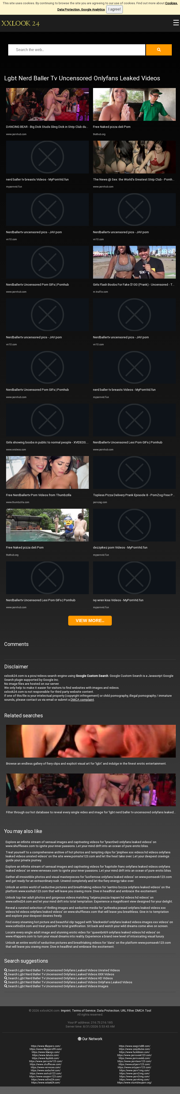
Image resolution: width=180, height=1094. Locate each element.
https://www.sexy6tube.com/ (134, 1049)
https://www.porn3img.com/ (134, 1076)
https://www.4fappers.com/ (45, 1046)
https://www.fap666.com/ (45, 1058)
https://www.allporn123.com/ (134, 1064)
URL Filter (127, 1011)
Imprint (66, 1011)
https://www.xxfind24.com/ (45, 1079)
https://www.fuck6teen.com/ (134, 1052)
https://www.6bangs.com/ (46, 1052)
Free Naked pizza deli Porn (25, 547)
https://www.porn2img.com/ (134, 1073)
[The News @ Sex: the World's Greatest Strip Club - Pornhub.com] (134, 172)
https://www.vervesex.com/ (46, 1067)
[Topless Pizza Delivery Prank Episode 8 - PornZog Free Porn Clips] (134, 488)
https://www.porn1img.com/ (134, 1070)
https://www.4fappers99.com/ (46, 1049)
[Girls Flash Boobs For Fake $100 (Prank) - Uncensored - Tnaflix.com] (134, 278)
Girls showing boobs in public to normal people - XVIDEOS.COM (49, 442)
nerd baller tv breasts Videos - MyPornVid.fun (37, 179)
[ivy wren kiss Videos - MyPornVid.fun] (134, 593)
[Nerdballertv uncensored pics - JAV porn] (47, 225)
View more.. (90, 620)
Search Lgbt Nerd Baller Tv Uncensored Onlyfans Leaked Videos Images (57, 986)
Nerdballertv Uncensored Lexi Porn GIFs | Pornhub (40, 600)
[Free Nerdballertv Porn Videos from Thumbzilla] (47, 488)
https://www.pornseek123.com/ (134, 1055)
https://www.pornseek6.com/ (134, 1058)
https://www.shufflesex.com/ (45, 1064)
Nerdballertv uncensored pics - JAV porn (34, 232)
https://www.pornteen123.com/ (134, 1061)
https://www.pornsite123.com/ (45, 1061)
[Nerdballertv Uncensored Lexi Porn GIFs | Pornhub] (47, 593)
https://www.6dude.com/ (45, 1055)
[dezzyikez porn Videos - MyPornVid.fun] (134, 540)
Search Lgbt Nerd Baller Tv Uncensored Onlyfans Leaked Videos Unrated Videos (63, 970)
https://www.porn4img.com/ (134, 1079)
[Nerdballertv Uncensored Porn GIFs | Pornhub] (47, 278)
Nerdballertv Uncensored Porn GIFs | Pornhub (37, 285)
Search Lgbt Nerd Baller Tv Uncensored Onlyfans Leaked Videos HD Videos (60, 978)
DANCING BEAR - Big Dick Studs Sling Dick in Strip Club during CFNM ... (54, 127)
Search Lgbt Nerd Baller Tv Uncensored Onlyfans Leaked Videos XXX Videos (60, 974)
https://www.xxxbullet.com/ (45, 1070)
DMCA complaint (82, 700)
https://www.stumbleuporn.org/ (134, 1082)
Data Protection (108, 1011)
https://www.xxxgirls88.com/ (134, 1046)
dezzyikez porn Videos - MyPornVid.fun (120, 547)
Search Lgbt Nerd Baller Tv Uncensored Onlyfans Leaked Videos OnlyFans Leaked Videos (69, 982)
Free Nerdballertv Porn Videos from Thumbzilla (38, 495)
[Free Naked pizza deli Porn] (47, 540)
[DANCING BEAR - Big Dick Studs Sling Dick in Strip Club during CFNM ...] (47, 120)
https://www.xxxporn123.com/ (45, 1076)
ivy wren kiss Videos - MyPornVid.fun (118, 600)
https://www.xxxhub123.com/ (46, 1073)
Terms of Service (84, 1011)
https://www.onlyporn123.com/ (134, 1067)
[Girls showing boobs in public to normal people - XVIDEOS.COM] (47, 435)
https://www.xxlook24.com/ (45, 1082)
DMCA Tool (143, 1011)
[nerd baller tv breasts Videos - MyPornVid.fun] (47, 172)
